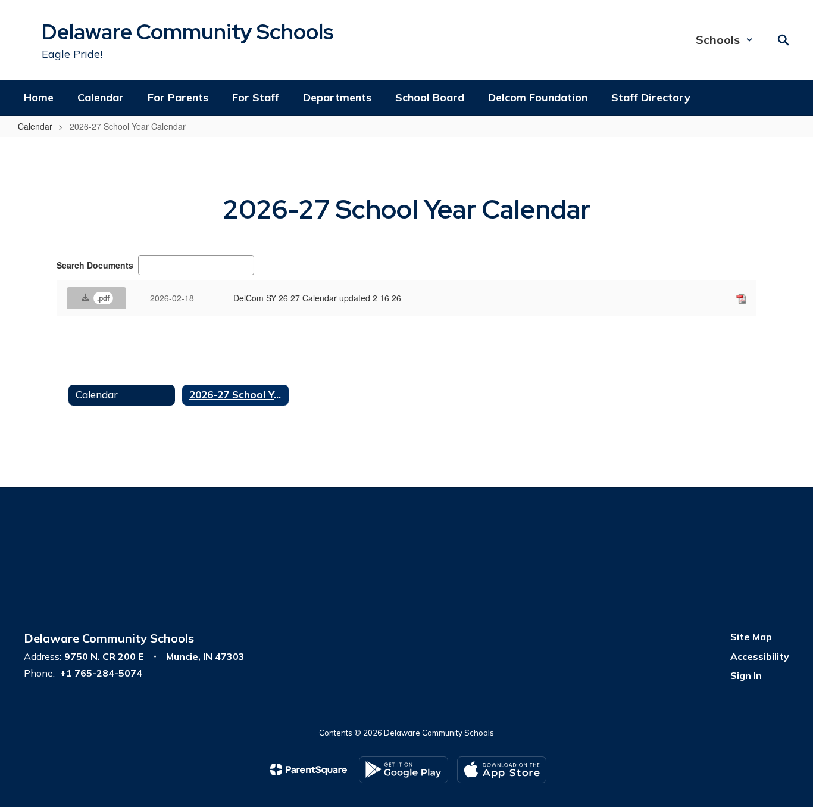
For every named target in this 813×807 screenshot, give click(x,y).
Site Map (751, 637)
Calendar (35, 126)
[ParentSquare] (308, 769)
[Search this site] (783, 40)
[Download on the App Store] (501, 769)
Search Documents (95, 265)
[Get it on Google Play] (403, 769)
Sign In (746, 675)
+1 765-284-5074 (101, 673)
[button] (724, 39)
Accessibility (759, 656)
